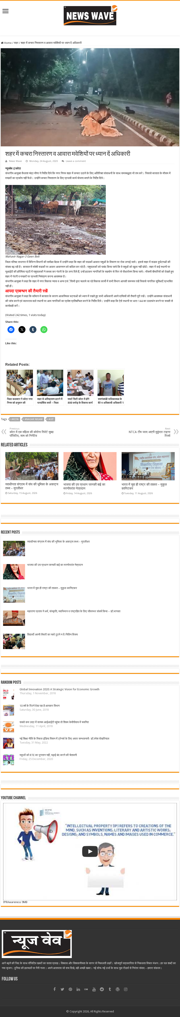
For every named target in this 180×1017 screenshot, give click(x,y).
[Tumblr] (109, 989)
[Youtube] (93, 989)
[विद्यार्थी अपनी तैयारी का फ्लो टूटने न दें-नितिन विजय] (14, 642)
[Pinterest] (70, 989)
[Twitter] (62, 989)
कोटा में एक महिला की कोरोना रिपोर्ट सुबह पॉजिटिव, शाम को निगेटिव (32, 432)
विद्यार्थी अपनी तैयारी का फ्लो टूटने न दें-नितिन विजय (52, 634)
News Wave (15, 161)
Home (8, 42)
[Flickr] (86, 989)
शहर (16, 42)
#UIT (51, 419)
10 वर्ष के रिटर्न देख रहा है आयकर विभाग (40, 705)
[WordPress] (117, 989)
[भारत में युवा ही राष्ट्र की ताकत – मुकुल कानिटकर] (14, 595)
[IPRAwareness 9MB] (90, 851)
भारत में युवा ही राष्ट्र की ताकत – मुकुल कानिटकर (52, 588)
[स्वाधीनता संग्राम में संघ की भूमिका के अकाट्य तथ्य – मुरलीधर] (14, 549)
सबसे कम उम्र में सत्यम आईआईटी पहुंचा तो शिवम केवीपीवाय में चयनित (54, 722)
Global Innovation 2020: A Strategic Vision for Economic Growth (59, 689)
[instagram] (125, 989)
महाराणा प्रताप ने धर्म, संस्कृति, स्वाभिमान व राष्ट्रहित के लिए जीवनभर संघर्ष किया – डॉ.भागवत (73, 611)
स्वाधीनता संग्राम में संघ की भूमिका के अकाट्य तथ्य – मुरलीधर (58, 541)
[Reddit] (101, 989)
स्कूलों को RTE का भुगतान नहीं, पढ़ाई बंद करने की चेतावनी (48, 755)
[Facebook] (54, 989)
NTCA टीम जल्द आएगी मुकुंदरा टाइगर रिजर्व (149, 432)
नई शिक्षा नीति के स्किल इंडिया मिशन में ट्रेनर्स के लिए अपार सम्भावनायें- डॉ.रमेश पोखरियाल (64, 738)
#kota (15, 419)
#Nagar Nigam (34, 419)
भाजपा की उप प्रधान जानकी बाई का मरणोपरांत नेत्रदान (84, 486)
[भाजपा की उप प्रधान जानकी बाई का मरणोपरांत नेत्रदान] (14, 572)
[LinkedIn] (78, 989)
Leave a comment (76, 161)
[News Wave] (90, 15)
